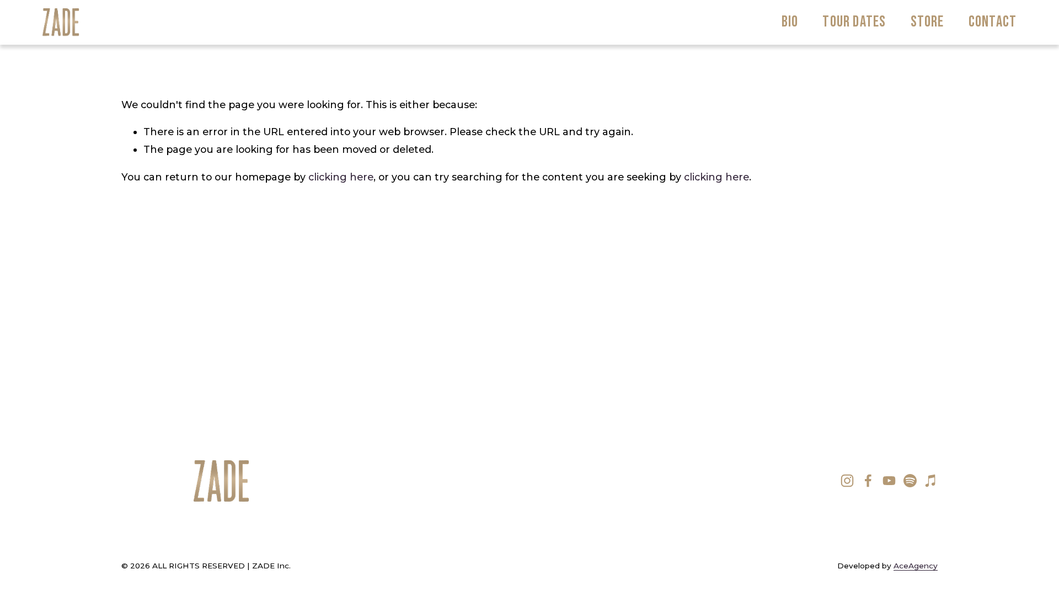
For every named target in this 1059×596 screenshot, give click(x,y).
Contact (993, 22)
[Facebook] (868, 480)
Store (927, 22)
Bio (790, 22)
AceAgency (916, 565)
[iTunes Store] (931, 480)
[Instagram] (847, 480)
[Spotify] (910, 480)
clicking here (340, 177)
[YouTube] (889, 480)
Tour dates (854, 22)
